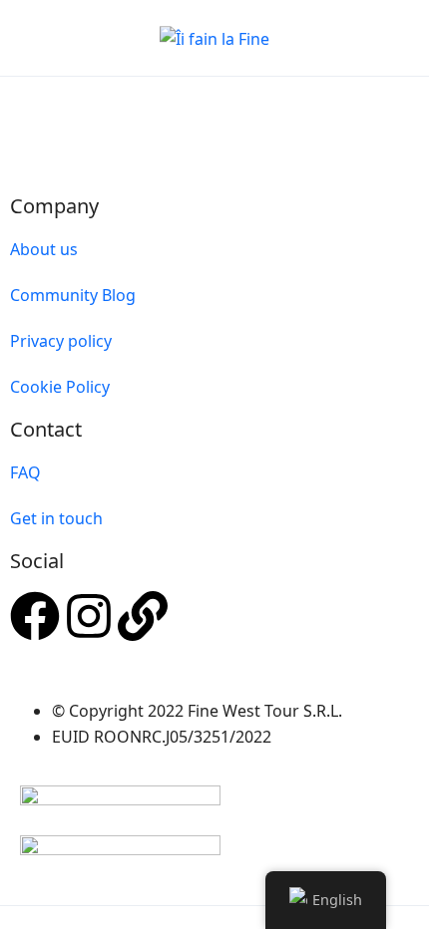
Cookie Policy (60, 387)
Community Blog (73, 295)
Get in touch (56, 518)
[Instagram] (89, 616)
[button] (342, 38)
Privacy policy (61, 341)
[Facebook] (35, 616)
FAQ (25, 472)
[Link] (143, 616)
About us (44, 249)
